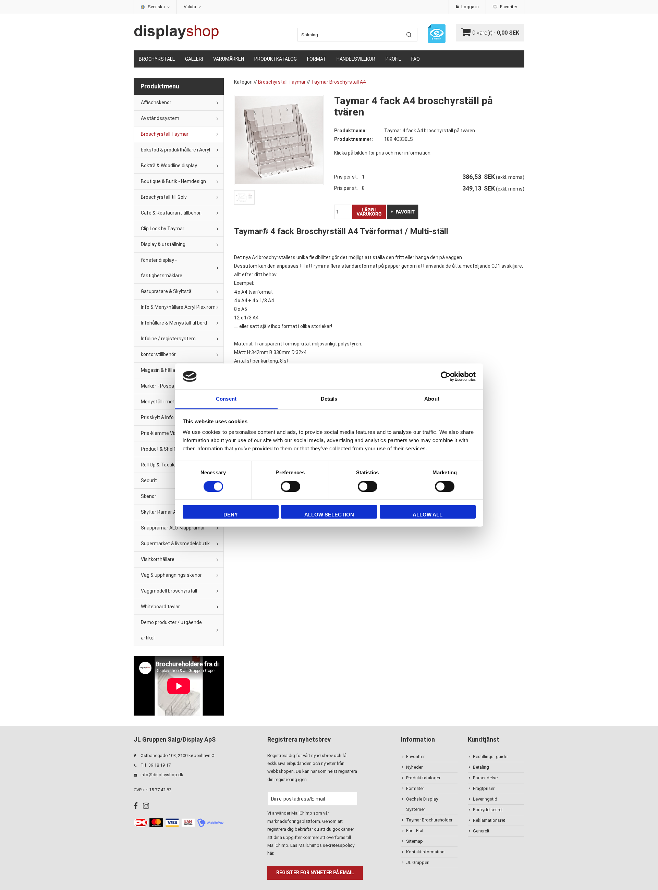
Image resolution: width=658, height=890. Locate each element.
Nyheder (414, 767)
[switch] (290, 486)
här (270, 853)
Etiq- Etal (414, 830)
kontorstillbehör (158, 354)
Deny (230, 515)
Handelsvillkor (356, 59)
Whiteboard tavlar (160, 606)
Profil (393, 59)
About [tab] (431, 399)
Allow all (427, 515)
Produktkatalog (275, 59)
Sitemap (414, 841)
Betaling (481, 767)
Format (316, 59)
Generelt (481, 830)
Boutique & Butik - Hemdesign (173, 181)
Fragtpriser (484, 788)
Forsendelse (485, 777)
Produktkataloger (423, 777)
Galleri (194, 59)
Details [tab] (329, 399)
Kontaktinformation (425, 851)
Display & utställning (163, 244)
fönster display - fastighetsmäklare (161, 267)
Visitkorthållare (157, 559)
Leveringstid (485, 799)
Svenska (157, 6)
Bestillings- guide (490, 756)
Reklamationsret (489, 820)
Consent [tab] (226, 399)
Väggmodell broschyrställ (169, 591)
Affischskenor (156, 102)
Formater (415, 788)
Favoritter (415, 756)
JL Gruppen (417, 862)
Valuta (190, 6)
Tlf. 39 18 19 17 (156, 765)
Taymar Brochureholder (429, 819)
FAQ (415, 59)
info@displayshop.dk (162, 774)
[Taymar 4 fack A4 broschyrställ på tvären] (279, 139)
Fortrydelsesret (488, 809)
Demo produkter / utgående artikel (171, 630)
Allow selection (329, 515)
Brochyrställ (157, 59)
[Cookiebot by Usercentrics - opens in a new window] (446, 376)
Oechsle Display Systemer (422, 804)
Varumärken (228, 59)
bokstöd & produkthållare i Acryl (175, 150)
